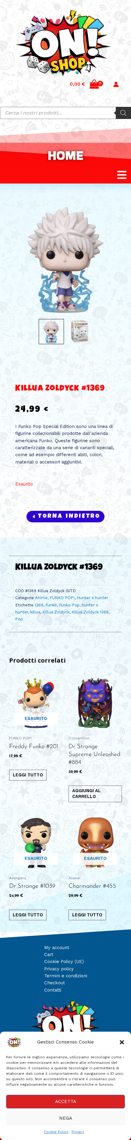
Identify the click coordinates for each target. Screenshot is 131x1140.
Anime (41, 597)
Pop (19, 619)
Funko (51, 605)
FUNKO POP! (62, 597)
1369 (39, 605)
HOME (65, 155)
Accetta (65, 1101)
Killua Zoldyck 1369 (90, 612)
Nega (65, 1118)
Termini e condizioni (65, 976)
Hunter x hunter (92, 597)
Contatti (52, 990)
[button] (122, 1042)
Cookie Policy (56, 1132)
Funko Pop (69, 605)
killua (35, 612)
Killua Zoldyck (55, 612)
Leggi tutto (28, 775)
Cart (48, 954)
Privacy (78, 1132)
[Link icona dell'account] (116, 84)
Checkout (54, 983)
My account (56, 947)
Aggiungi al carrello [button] (86, 793)
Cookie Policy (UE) (64, 961)
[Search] (123, 113)
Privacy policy (59, 969)
